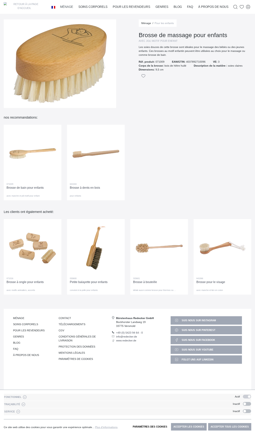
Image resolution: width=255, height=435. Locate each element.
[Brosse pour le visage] (222, 248)
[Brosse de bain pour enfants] (33, 154)
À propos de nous (26, 355)
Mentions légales (72, 352)
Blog (16, 342)
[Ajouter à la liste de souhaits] (143, 76)
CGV (61, 330)
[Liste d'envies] (242, 7)
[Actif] (247, 396)
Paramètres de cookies (76, 358)
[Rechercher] (235, 7)
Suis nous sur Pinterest (198, 330)
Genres (18, 336)
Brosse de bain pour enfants (25, 187)
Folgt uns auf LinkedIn (197, 359)
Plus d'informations (106, 427)
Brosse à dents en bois (85, 187)
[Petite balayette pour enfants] (96, 248)
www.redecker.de (126, 340)
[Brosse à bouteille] (159, 248)
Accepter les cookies (188, 426)
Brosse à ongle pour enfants (25, 282)
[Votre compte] (248, 7)
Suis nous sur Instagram (198, 320)
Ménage (18, 318)
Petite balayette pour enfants (89, 282)
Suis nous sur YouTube (197, 349)
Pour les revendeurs (29, 330)
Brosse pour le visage (210, 282)
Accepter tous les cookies (230, 426)
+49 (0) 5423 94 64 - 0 (129, 332)
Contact (65, 318)
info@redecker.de (126, 336)
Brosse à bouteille (145, 282)
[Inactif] (247, 404)
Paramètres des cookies (150, 426)
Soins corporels (25, 324)
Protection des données (77, 346)
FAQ (15, 348)
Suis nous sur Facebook (198, 340)
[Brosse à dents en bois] (96, 154)
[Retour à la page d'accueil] (24, 7)
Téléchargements (72, 324)
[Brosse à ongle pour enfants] (33, 248)
